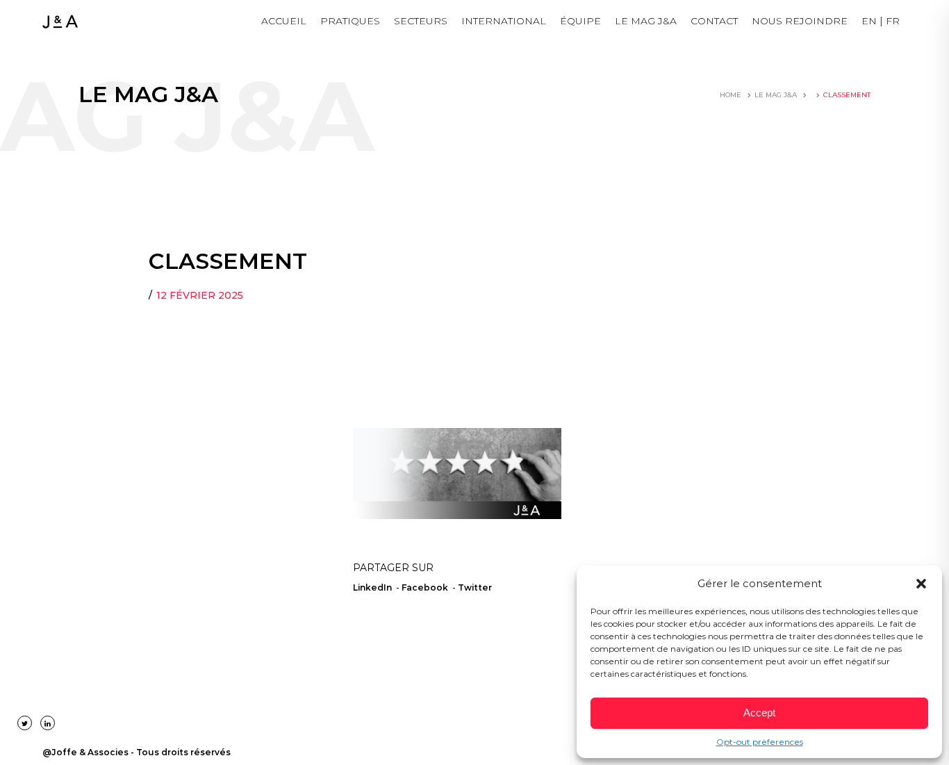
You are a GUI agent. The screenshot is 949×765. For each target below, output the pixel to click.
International (503, 21)
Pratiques (350, 21)
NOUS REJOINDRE (800, 21)
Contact (714, 21)
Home (730, 94)
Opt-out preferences (759, 742)
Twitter (475, 587)
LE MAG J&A (646, 21)
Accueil (283, 21)
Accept (759, 712)
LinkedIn (372, 587)
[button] (921, 584)
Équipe (580, 21)
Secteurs (420, 21)
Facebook (425, 587)
